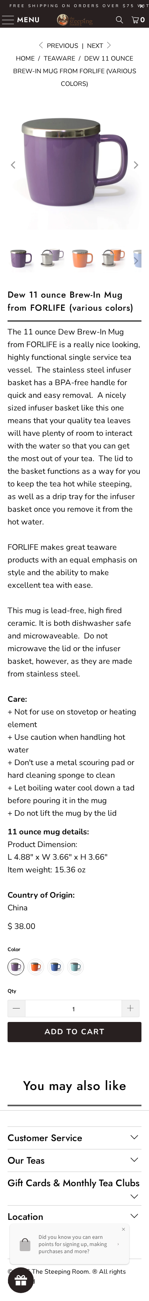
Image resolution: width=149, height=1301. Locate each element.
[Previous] (13, 165)
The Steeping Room (60, 1271)
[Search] (119, 20)
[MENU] (5, 20)
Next (96, 46)
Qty (12, 991)
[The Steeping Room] (74, 20)
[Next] (135, 165)
